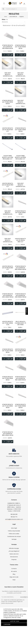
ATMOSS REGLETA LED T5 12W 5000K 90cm (20, 46)
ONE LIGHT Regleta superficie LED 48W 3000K (7, 74)
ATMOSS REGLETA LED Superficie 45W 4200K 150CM (7, 295)
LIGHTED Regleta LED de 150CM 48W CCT (20, 240)
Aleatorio (13, 22)
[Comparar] (11, 54)
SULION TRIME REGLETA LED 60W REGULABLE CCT (20, 157)
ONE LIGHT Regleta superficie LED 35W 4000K (7, 240)
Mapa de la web (14, 577)
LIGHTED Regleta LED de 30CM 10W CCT (7, 129)
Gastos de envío (14, 554)
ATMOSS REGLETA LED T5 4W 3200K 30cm (7, 406)
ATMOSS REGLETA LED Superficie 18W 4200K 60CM (20, 378)
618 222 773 (14, 517)
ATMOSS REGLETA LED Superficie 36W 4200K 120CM (7, 433)
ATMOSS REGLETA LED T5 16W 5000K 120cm (20, 406)
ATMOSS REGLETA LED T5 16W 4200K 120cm (20, 129)
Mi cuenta (14, 571)
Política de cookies (14, 533)
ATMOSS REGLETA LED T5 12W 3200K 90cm (7, 378)
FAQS (14, 580)
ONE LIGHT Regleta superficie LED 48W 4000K (20, 74)
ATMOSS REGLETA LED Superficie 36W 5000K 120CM (20, 267)
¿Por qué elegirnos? (14, 551)
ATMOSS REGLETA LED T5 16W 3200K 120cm (7, 102)
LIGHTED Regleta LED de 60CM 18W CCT (20, 350)
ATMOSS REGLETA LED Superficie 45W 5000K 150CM (20, 295)
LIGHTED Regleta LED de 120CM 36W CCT (7, 185)
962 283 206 (14, 514)
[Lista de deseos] (8, 54)
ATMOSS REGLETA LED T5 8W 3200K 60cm (20, 212)
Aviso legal (14, 528)
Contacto (14, 568)
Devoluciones (14, 557)
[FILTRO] (27, 313)
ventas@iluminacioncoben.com (14, 519)
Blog (14, 574)
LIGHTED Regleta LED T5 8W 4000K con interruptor (7, 323)
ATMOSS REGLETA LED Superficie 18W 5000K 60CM (7, 46)
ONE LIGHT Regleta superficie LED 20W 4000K (20, 185)
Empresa (14, 559)
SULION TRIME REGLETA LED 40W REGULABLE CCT (7, 157)
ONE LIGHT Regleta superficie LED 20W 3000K (7, 212)
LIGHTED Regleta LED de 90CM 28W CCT (7, 267)
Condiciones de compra (14, 536)
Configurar (6, 624)
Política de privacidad (14, 531)
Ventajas (14, 539)
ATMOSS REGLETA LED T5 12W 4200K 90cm (7, 350)
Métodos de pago (14, 548)
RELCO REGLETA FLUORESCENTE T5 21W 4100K (20, 323)
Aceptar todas (14, 621)
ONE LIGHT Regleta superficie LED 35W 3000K (20, 102)
